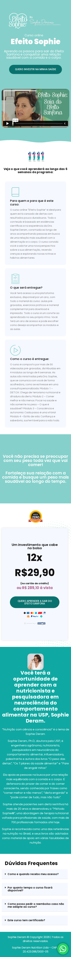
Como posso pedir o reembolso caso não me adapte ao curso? (36, 905)
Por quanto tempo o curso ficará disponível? (30, 889)
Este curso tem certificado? (26, 920)
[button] (35, 874)
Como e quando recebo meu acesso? (33, 874)
